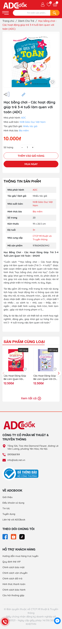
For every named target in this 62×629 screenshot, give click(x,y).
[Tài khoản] (43, 4)
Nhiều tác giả (30, 126)
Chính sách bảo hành (13, 589)
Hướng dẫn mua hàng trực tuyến (20, 556)
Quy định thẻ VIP (11, 561)
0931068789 (13, 454)
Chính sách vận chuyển (14, 572)
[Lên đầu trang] (57, 613)
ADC (23, 117)
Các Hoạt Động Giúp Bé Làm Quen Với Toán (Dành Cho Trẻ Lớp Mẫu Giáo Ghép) (15, 377)
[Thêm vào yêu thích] (52, 82)
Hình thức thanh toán (13, 584)
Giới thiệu (7, 497)
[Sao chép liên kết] (23, 94)
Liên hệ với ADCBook (13, 519)
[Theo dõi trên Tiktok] (22, 536)
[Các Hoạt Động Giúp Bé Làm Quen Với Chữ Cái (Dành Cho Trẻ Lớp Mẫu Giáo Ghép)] (46, 360)
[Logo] (31, 425)
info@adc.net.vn (16, 460)
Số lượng (8, 147)
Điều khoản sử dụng (13, 502)
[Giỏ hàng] (55, 4)
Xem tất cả (29, 398)
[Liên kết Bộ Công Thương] (21, 473)
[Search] (55, 13)
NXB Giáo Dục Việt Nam (33, 121)
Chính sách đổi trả (12, 578)
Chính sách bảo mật (13, 567)
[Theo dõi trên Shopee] (14, 536)
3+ (34, 229)
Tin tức (6, 508)
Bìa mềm (24, 130)
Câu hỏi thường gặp (13, 595)
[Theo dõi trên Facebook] (5, 536)
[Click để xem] (31, 60)
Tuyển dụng (8, 514)
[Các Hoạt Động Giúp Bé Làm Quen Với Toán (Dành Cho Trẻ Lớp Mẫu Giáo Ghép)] (16, 360)
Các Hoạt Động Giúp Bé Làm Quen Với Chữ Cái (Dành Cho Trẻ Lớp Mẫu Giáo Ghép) (45, 377)
